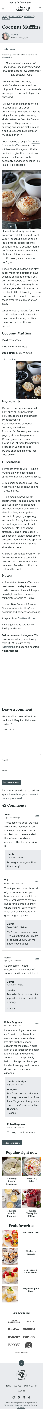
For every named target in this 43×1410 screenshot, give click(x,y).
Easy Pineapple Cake (31, 1290)
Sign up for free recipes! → (21, 2)
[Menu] (2, 8)
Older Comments (11, 1142)
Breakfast (29, 16)
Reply (37, 815)
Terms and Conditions (22, 1405)
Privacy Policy (9, 1405)
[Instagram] (13, 1397)
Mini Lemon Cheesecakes (31, 1271)
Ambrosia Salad (31, 1180)
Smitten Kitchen (27, 618)
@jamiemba (8, 646)
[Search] (40, 8)
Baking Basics (31, 1386)
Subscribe (21, 1391)
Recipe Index (15, 16)
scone (31, 258)
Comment (8, 729)
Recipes (17, 1386)
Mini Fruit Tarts (30, 1232)
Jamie (15, 35)
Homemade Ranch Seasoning (11, 1181)
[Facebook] (19, 1397)
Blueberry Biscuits (30, 1252)
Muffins (6, 18)
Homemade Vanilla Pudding (11, 1213)
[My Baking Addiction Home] (22, 9)
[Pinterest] (24, 1397)
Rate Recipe (9, 48)
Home (4, 16)
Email (6, 770)
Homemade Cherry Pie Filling (32, 1213)
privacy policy (6, 57)
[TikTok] (29, 1397)
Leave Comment (11, 782)
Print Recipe (9, 359)
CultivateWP (21, 1407)
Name (6, 760)
